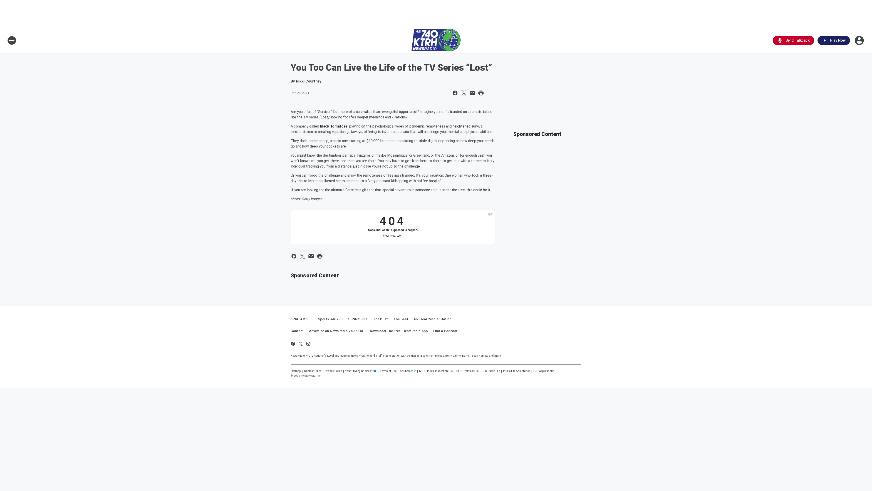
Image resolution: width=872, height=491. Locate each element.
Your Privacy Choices (358, 371)
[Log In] (860, 40)
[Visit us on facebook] (293, 343)
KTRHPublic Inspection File (436, 371)
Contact (297, 331)
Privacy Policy (333, 371)
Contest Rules (313, 371)
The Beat (401, 319)
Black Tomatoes (334, 126)
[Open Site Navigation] (11, 40)
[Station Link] (436, 40)
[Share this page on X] (464, 93)
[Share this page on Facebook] (455, 93)
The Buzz (380, 319)
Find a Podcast (445, 331)
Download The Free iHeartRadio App (399, 331)
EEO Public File (491, 371)
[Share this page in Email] (472, 93)
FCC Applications (543, 371)
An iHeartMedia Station (432, 319)
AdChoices (406, 371)
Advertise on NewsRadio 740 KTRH (336, 331)
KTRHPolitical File (467, 371)
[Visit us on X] (300, 343)
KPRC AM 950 (301, 319)
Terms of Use (388, 371)
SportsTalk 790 (330, 319)
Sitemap (296, 371)
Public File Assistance (516, 371)
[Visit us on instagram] (308, 343)
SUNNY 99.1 (358, 319)
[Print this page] (481, 93)
